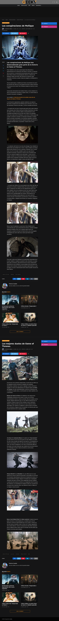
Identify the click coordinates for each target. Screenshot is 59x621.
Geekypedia (38, 5)
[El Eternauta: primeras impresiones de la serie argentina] (10, 299)
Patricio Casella (9, 28)
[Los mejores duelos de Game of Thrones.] (20, 368)
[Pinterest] (3, 73)
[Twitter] (3, 68)
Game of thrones (6, 274)
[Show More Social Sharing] (28, 33)
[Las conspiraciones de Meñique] (20, 48)
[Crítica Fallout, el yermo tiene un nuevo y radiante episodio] (29, 317)
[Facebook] (3, 65)
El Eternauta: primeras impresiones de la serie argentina (8, 307)
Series (33, 5)
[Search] (56, 2)
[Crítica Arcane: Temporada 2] (29, 299)
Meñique (12, 274)
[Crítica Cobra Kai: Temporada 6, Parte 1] (10, 317)
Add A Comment (19, 331)
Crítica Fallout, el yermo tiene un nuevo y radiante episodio (29, 324)
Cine (29, 5)
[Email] (3, 76)
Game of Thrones (5, 22)
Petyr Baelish (18, 274)
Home (18, 5)
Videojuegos (24, 5)
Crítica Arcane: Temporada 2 (28, 306)
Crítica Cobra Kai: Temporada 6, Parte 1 (10, 324)
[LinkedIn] (3, 70)
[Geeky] (29, 2)
